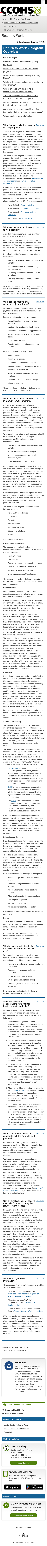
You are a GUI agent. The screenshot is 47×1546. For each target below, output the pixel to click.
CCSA (13, 800)
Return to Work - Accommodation (16, 1428)
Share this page (24, 42)
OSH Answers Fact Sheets (19, 1404)
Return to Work (26, 218)
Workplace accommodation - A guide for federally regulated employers (23, 1295)
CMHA (10, 787)
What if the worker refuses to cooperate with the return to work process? (22, 104)
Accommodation (27, 205)
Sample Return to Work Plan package (28, 1311)
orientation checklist (17, 1090)
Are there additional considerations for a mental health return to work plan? (20, 97)
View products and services (23, 1515)
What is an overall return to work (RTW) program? (20, 63)
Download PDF (36, 42)
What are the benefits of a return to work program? (20, 70)
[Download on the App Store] (12, 1487)
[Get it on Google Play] (34, 1487)
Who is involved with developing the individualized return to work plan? (18, 90)
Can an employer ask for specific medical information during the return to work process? (23, 110)
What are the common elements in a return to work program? (23, 83)
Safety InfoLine (26, 1450)
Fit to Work (8, 1432)
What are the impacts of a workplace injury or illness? (23, 76)
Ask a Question (23, 1463)
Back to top (40, 125)
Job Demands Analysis (30, 208)
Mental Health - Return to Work (16, 1425)
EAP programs (13, 768)
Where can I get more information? (18, 115)
